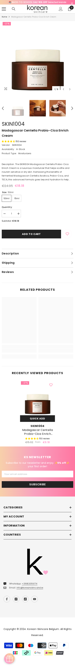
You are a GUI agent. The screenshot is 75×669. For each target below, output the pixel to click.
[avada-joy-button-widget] (9, 658)
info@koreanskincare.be (30, 587)
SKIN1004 (13, 124)
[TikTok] (25, 599)
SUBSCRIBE (37, 484)
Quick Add (37, 418)
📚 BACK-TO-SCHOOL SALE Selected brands (37, 2)
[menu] (4, 9)
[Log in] (61, 9)
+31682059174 (29, 583)
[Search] (14, 9)
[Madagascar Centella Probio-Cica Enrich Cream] (37, 397)
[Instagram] (16, 599)
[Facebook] (6, 599)
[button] (63, 89)
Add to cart (31, 234)
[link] (19, 351)
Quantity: (7, 207)
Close (72, 3)
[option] (37, 2)
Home (4, 17)
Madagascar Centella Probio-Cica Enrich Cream (37, 432)
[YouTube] (34, 599)
